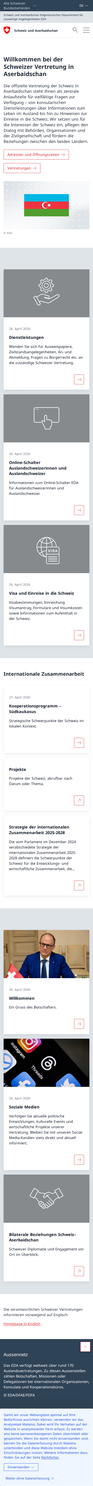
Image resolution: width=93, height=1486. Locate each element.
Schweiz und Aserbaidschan (36, 30)
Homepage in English (22, 1323)
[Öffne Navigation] (86, 30)
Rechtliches (50, 1457)
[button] (85, 1347)
